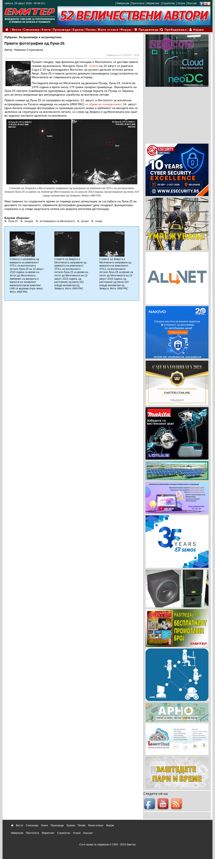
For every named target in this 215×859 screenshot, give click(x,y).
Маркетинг (153, 3)
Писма (91, 29)
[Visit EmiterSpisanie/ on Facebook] (201, 3)
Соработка (168, 3)
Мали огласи (108, 29)
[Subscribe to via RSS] (208, 3)
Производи (62, 29)
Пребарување (176, 29)
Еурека (78, 29)
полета (93, 66)
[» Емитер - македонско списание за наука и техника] (30, 14)
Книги (46, 29)
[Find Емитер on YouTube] (163, 804)
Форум (125, 29)
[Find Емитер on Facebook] (150, 804)
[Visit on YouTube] (205, 3)
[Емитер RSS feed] (177, 804)
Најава (198, 29)
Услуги (181, 3)
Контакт (192, 3)
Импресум (123, 3)
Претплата (137, 3)
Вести (16, 29)
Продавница (148, 29)
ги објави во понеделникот (103, 104)
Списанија (31, 29)
